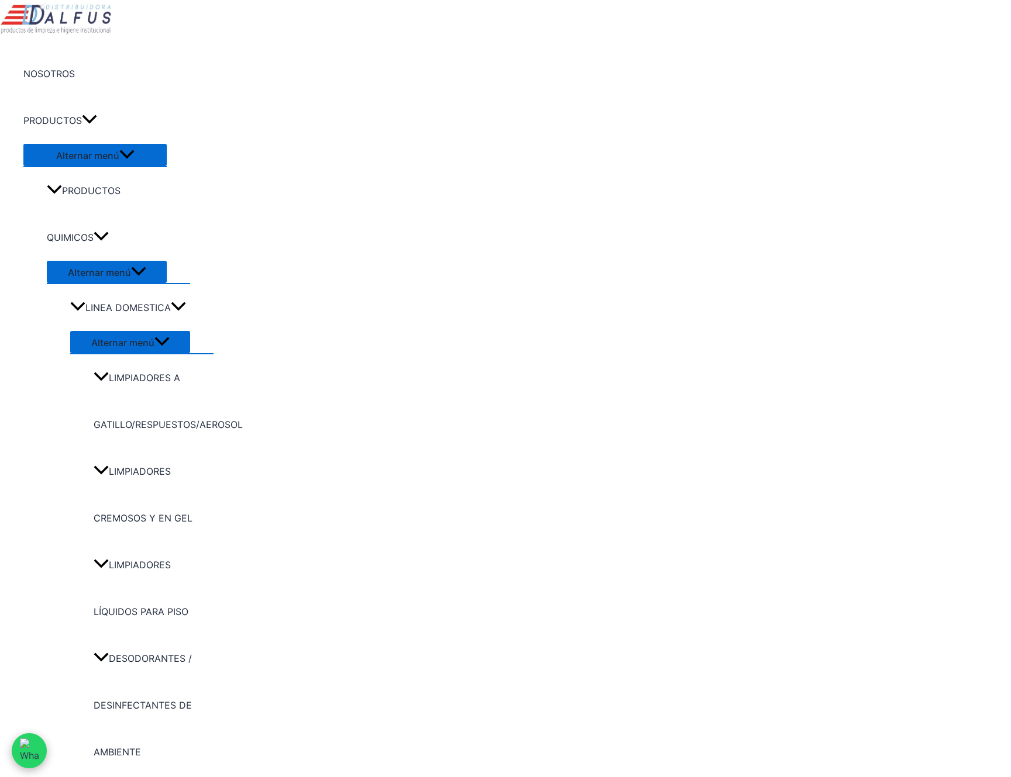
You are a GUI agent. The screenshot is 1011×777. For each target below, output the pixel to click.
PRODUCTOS (52, 120)
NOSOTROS (49, 74)
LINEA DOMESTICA (128, 307)
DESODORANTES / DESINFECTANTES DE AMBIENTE (143, 705)
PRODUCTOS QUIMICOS (84, 214)
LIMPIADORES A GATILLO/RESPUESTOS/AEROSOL (154, 401)
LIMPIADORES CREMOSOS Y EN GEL (143, 494)
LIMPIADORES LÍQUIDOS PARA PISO (141, 588)
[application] (89, 120)
